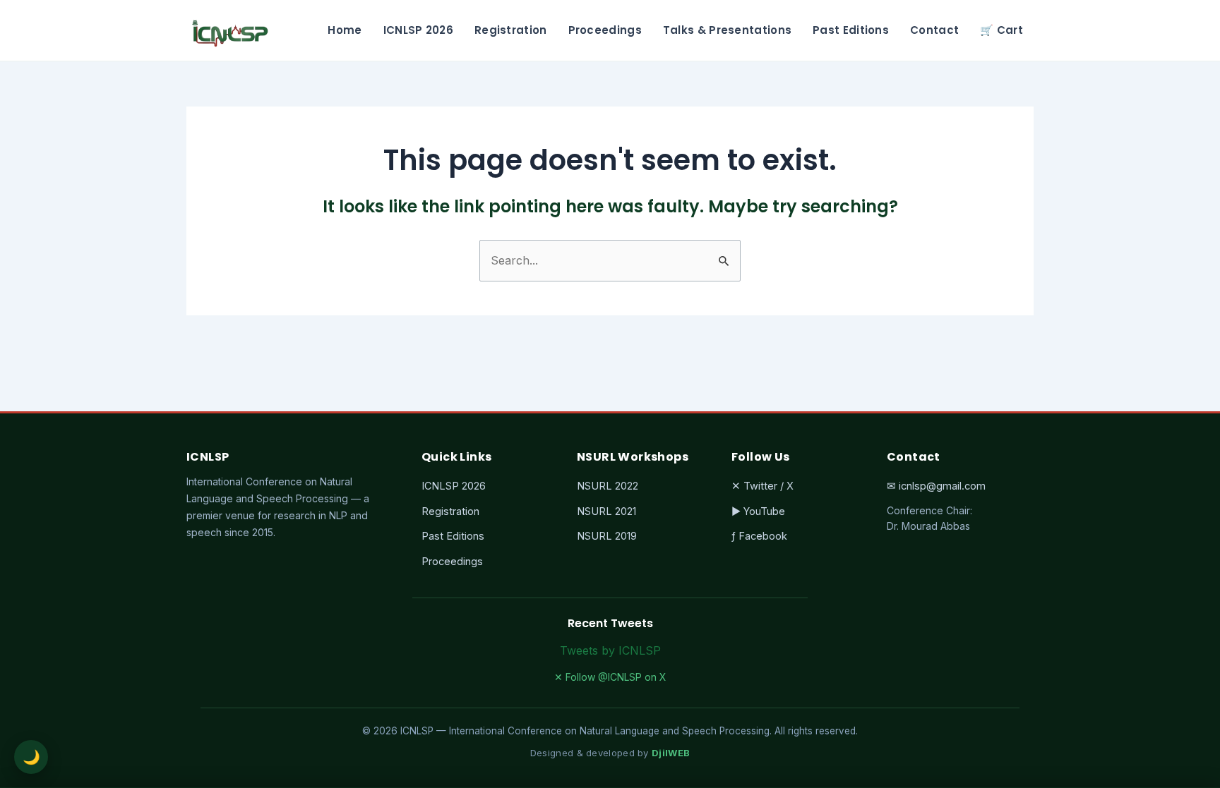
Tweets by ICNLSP (610, 650)
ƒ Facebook (759, 536)
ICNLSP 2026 (418, 30)
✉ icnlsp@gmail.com (936, 486)
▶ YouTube (758, 511)
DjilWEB (671, 752)
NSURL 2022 (607, 486)
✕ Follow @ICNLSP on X (610, 677)
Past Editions (851, 30)
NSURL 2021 (606, 511)
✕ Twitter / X (762, 486)
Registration (510, 30)
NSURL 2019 (607, 536)
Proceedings (605, 30)
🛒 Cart (1001, 30)
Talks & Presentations (727, 30)
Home (344, 30)
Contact (934, 30)
